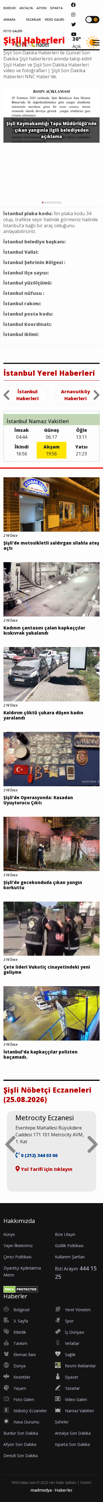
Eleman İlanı (24, 1354)
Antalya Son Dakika (73, 1433)
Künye (9, 1234)
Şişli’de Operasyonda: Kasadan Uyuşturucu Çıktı (38, 800)
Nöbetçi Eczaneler (30, 1410)
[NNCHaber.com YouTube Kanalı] (73, 34)
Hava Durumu (26, 1422)
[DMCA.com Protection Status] (20, 1289)
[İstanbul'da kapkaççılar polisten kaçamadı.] (51, 1013)
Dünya (19, 1366)
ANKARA (9, 19)
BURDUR (9, 8)
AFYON (41, 8)
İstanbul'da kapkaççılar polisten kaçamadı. (40, 1054)
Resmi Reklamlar (80, 1366)
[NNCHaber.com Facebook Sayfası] (73, 4)
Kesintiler (21, 1377)
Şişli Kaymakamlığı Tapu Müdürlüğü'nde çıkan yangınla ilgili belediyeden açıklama (51, 130)
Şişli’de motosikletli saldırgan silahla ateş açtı (51, 545)
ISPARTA (56, 8)
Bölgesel (21, 1309)
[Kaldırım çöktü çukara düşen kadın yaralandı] (51, 674)
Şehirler (62, 1422)
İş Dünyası (74, 1332)
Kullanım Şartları (70, 1256)
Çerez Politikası (17, 1256)
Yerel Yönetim (78, 1309)
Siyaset (71, 1377)
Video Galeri (76, 1399)
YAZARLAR (33, 19)
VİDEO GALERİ (54, 19)
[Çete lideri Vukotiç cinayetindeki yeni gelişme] (51, 928)
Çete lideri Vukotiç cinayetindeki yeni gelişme (46, 969)
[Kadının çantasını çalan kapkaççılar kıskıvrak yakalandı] (51, 589)
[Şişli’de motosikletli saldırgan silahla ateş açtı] (51, 504)
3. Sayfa (20, 1321)
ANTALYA (26, 8)
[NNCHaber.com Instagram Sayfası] (73, 14)
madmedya (41, 1490)
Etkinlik (19, 1332)
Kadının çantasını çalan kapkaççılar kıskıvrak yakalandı (44, 630)
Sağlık (70, 1354)
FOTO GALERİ (12, 31)
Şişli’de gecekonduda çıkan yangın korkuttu (42, 885)
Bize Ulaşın (65, 1234)
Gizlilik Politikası (69, 1245)
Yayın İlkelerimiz (18, 1245)
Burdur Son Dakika (20, 1433)
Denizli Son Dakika (20, 1455)
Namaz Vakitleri (79, 1410)
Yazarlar (72, 1388)
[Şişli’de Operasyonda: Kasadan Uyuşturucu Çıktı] (51, 758)
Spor (69, 1321)
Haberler (64, 1490)
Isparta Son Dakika (72, 1444)
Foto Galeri (23, 1399)
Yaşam (19, 1388)
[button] (94, 46)
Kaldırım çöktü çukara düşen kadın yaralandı (43, 715)
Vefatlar (72, 1343)
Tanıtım (20, 1343)
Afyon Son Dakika (19, 1444)
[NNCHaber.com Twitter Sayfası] (73, 24)
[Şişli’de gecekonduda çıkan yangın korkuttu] (51, 843)
